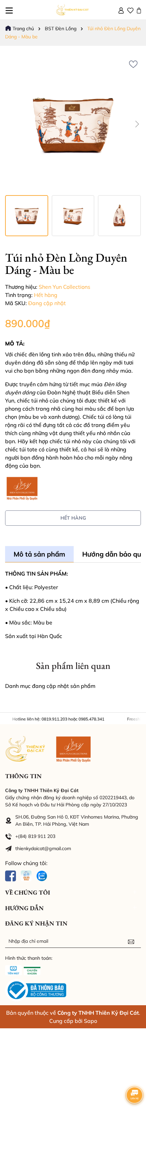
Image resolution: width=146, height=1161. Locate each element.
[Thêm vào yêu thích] (133, 64)
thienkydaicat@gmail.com (43, 848)
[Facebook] (10, 875)
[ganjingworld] (26, 875)
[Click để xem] (73, 124)
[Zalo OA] (41, 875)
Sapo (90, 1020)
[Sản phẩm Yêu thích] (130, 9)
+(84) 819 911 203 (35, 836)
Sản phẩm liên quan (73, 665)
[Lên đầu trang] (132, 1120)
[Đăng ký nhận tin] (131, 941)
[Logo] (73, 9)
